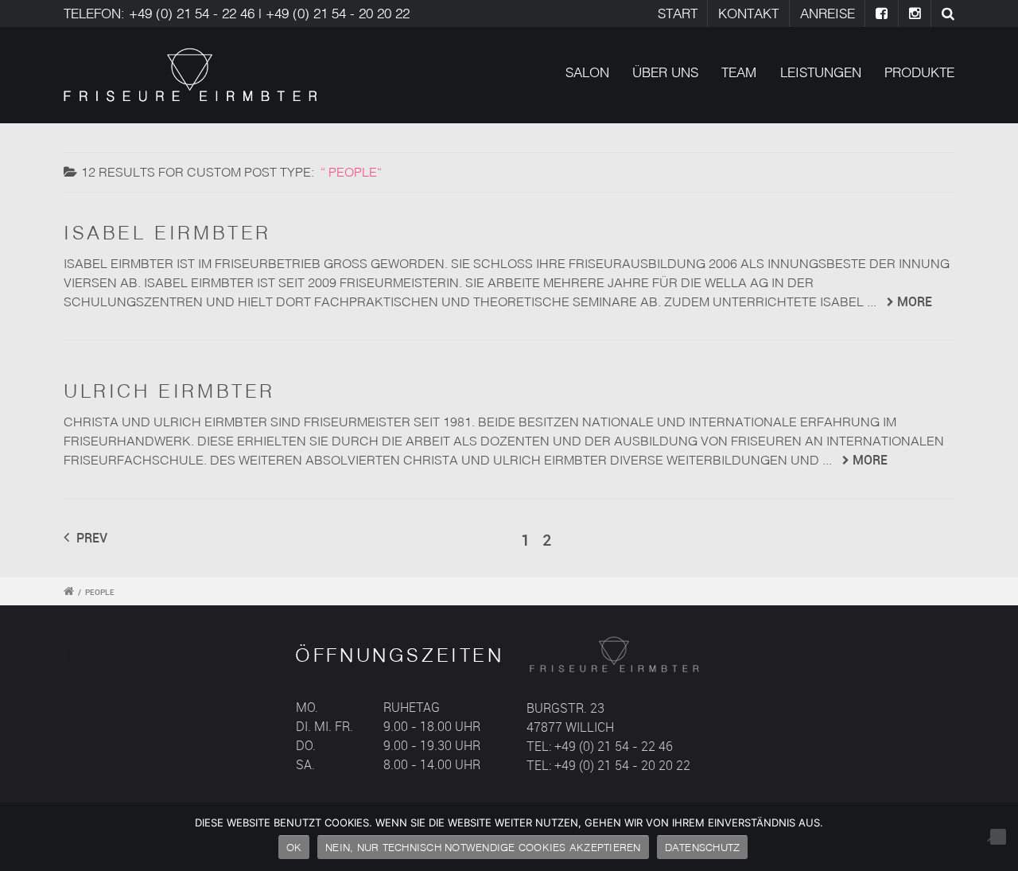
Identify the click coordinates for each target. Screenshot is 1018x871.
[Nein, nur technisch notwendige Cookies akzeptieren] (998, 837)
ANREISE (827, 13)
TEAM (738, 72)
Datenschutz (702, 847)
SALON (587, 72)
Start (677, 13)
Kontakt (748, 13)
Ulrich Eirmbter (169, 390)
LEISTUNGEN (820, 72)
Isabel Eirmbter (167, 232)
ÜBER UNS (665, 72)
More (914, 301)
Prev (90, 537)
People (100, 591)
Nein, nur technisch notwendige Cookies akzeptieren (483, 847)
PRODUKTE (919, 72)
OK (294, 847)
